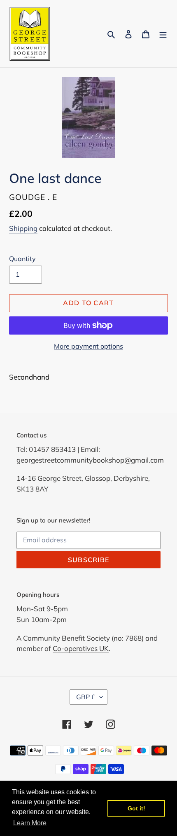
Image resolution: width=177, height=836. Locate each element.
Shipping (23, 228)
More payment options (88, 346)
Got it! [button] (136, 808)
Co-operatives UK (81, 648)
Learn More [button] (30, 822)
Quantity (22, 258)
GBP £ (85, 697)
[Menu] (163, 33)
